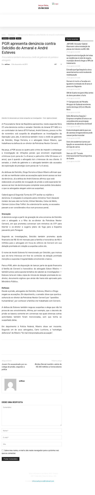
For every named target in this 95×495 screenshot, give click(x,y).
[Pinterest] (15, 69)
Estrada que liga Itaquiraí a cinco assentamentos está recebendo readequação (79, 72)
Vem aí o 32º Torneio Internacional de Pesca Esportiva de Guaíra (79, 155)
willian (7, 64)
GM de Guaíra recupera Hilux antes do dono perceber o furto (80, 94)
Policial (19, 38)
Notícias (12, 38)
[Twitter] (9, 69)
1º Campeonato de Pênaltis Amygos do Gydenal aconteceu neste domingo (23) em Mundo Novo (79, 106)
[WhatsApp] (21, 69)
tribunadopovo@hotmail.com (43, 481)
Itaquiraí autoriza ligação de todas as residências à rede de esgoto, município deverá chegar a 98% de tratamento (80, 59)
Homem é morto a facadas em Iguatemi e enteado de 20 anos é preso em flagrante (79, 83)
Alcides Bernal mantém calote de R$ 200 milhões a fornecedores (48, 365)
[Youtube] (73, 482)
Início (3, 35)
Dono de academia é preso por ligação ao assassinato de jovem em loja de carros (79, 144)
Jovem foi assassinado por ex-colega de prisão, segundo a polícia (14, 367)
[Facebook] (89, 7)
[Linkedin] (92, 7)
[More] (27, 69)
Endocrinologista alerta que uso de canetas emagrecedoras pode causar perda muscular (79, 132)
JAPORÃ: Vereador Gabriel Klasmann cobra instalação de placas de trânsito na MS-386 (78, 46)
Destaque (11, 35)
